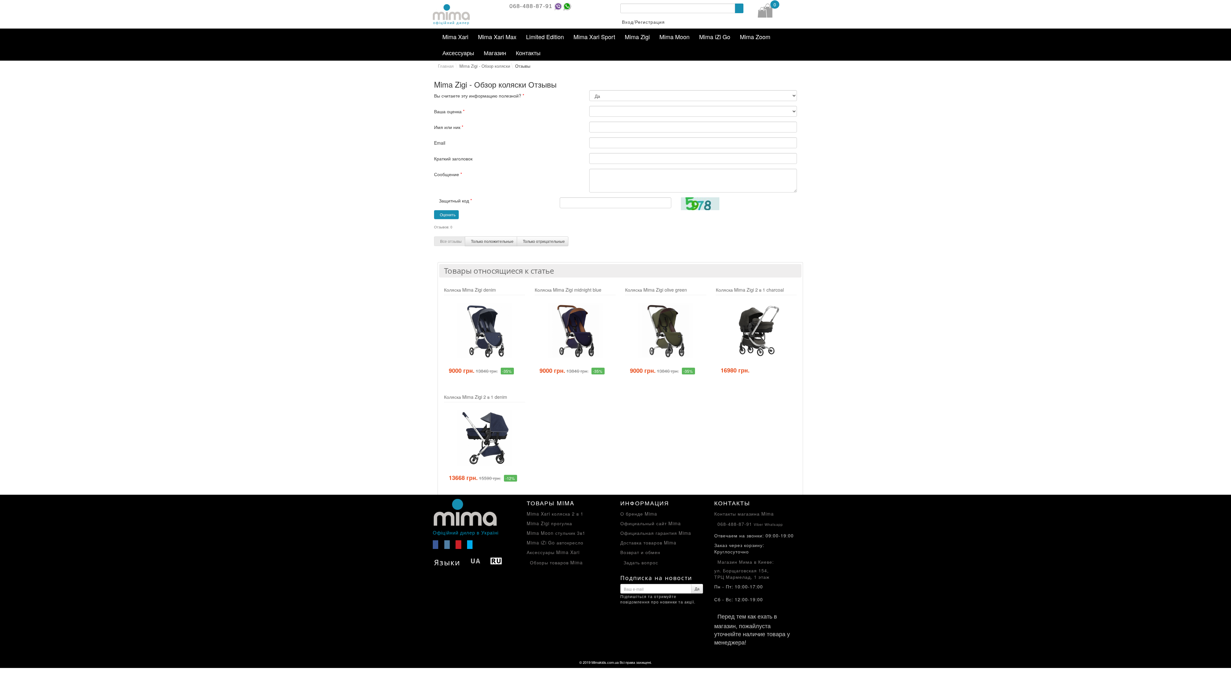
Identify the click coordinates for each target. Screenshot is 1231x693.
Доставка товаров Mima (648, 542)
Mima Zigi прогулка (549, 523)
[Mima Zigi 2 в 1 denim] (484, 438)
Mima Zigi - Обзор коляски (484, 66)
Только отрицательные (544, 241)
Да (697, 588)
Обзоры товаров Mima (556, 562)
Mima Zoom (755, 36)
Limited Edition (545, 36)
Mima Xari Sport (594, 36)
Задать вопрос (641, 562)
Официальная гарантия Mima (655, 533)
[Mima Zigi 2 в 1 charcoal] (756, 331)
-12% (510, 478)
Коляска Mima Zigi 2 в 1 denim (475, 397)
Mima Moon (674, 36)
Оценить (448, 214)
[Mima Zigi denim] (484, 331)
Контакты (528, 52)
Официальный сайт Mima (650, 523)
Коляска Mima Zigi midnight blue (568, 290)
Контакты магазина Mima (744, 513)
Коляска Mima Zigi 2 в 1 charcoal (750, 290)
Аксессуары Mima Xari (553, 552)
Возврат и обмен (640, 552)
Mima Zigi (637, 36)
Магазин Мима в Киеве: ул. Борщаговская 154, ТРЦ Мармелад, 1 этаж (744, 569)
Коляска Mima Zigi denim (470, 290)
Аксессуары (458, 52)
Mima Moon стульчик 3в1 (556, 533)
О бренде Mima (638, 513)
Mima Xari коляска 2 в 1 (555, 513)
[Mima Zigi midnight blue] (575, 331)
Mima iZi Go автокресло (555, 542)
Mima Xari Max (497, 36)
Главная (446, 66)
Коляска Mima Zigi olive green (656, 290)
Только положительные (492, 241)
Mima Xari (455, 36)
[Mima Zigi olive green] (665, 331)
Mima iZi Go (714, 36)
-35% (507, 371)
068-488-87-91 (531, 6)
